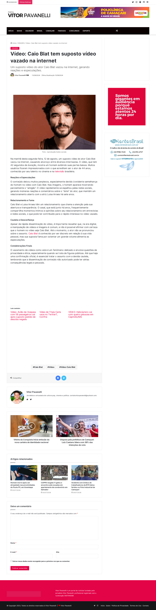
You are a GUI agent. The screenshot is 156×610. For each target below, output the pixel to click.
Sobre (108, 606)
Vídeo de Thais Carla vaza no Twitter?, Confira (50, 314)
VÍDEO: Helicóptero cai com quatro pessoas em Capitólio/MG (80, 314)
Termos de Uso (135, 606)
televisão (59, 171)
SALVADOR (29, 31)
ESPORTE (86, 31)
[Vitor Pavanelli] (29, 15)
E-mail (13, 552)
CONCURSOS (74, 31)
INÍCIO (11, 31)
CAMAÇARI (50, 31)
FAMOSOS (62, 31)
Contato (146, 606)
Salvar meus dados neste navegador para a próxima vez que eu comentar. (41, 561)
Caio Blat (33, 233)
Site (57, 552)
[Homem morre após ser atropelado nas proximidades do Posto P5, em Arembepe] (23, 472)
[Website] (27, 399)
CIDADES (21, 43)
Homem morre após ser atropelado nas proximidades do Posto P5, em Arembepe (22, 485)
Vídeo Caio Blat (68, 367)
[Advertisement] (54, 84)
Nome (13, 543)
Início (14, 43)
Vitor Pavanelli (20, 75)
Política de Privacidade (120, 606)
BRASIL (39, 31)
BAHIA (19, 31)
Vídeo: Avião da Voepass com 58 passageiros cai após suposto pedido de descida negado (23, 316)
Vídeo (51, 367)
